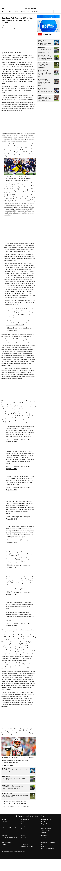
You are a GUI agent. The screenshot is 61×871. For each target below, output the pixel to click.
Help (42, 844)
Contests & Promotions (47, 826)
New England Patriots (20, 804)
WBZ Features (35, 11)
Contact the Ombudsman (47, 848)
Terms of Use (24, 844)
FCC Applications (6, 842)
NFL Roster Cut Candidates (8, 826)
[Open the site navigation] (11, 8)
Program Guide (45, 824)
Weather (17, 11)
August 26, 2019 (11, 441)
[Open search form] (57, 8)
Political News (5, 821)
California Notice (25, 840)
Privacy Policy (25, 837)
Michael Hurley (8, 53)
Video (28, 11)
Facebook (24, 824)
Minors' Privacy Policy (27, 846)
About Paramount (45, 837)
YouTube (23, 821)
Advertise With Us (46, 828)
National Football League (19, 801)
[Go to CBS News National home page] (30, 8)
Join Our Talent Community (48, 842)
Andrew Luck (7, 801)
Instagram (23, 826)
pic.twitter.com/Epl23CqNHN (15, 325)
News (11, 11)
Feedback (43, 846)
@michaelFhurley (11, 762)
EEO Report (4, 844)
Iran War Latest (5, 824)
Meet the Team (45, 821)
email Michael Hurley (13, 760)
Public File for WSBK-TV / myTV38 (10, 837)
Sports (23, 11)
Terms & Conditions (46, 830)
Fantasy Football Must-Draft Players (8, 828)
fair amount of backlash (9, 362)
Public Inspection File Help (8, 840)
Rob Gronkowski (8, 804)
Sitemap (43, 832)
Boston (4, 12)
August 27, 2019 (11, 330)
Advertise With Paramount (48, 840)
